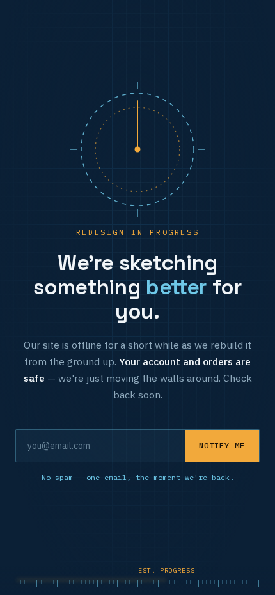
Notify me (222, 445)
